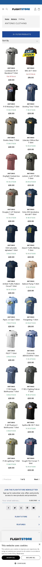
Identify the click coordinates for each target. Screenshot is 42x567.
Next (36, 479)
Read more (20, 553)
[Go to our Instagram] (21, 508)
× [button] (39, 544)
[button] (21, 563)
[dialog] (21, 554)
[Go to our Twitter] (15, 508)
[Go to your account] (35, 9)
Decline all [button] (30, 558)
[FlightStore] (21, 9)
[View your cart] (39, 9)
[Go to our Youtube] (33, 508)
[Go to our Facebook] (8, 508)
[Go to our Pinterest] (27, 508)
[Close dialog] (39, 532)
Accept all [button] (11, 558)
